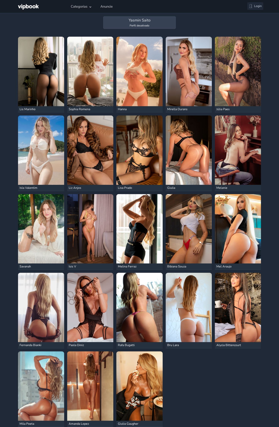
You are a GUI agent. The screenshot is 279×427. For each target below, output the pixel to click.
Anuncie (106, 6)
